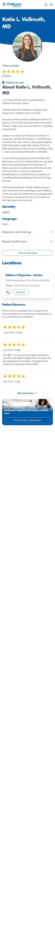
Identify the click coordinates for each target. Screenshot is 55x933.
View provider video (27, 252)
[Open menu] (51, 4)
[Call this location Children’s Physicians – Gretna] (8, 292)
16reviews (6, 75)
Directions (20, 292)
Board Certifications (14, 241)
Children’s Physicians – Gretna (23, 275)
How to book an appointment (27, 420)
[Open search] (46, 4)
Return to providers (11, 65)
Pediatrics (6, 212)
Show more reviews (25, 393)
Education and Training (16, 232)
